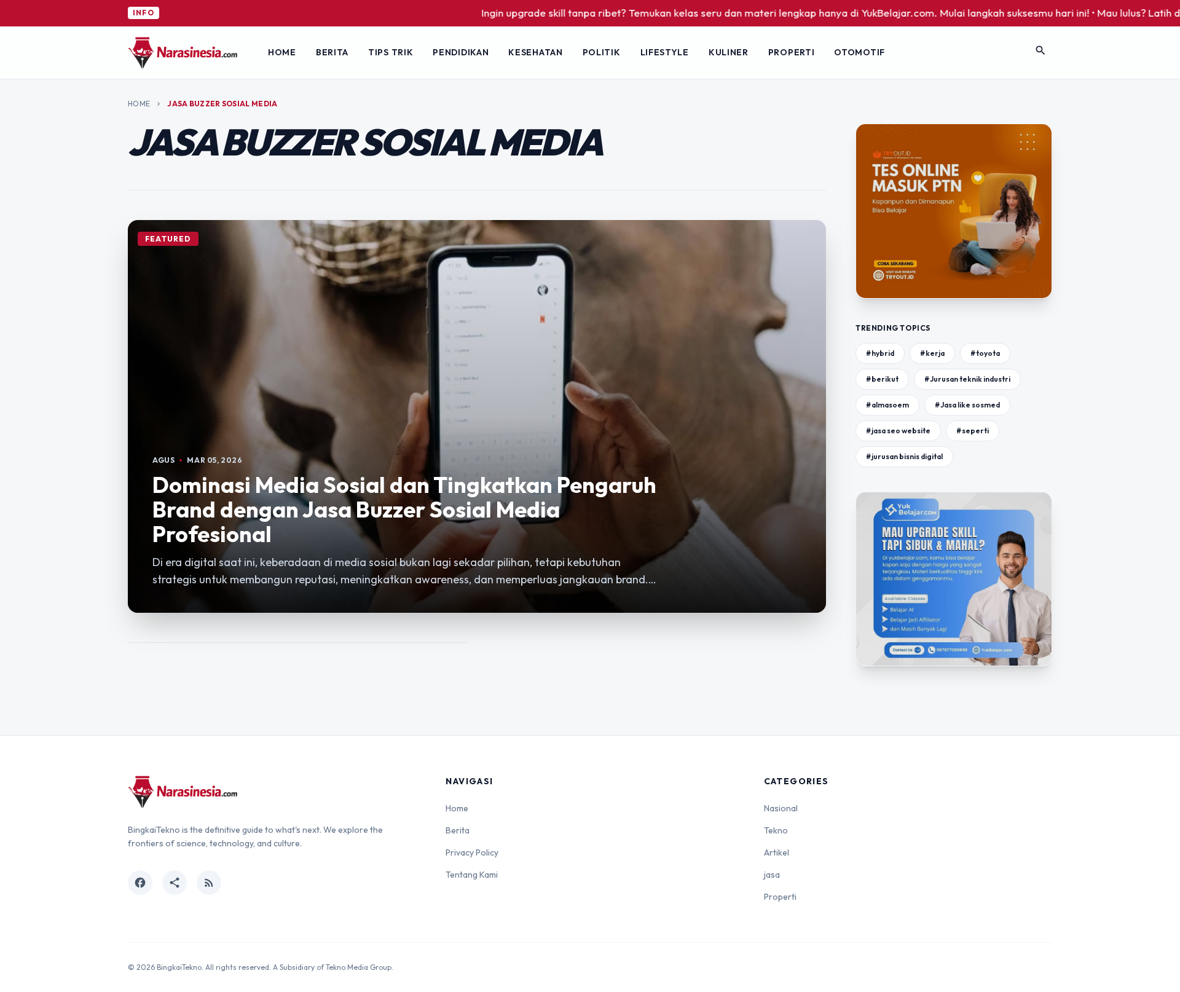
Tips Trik (390, 52)
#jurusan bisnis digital (904, 456)
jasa (772, 874)
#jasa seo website (898, 430)
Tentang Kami (472, 874)
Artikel (776, 852)
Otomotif (859, 52)
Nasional (781, 808)
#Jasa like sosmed (967, 404)
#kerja (932, 353)
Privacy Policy (472, 852)
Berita (332, 52)
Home (282, 52)
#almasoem (887, 404)
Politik (602, 52)
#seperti (972, 430)
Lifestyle (664, 52)
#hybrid (880, 353)
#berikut (882, 379)
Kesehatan (535, 52)
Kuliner (729, 52)
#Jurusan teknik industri (967, 379)
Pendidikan (461, 52)
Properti (791, 52)
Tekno (776, 830)
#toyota (985, 353)
